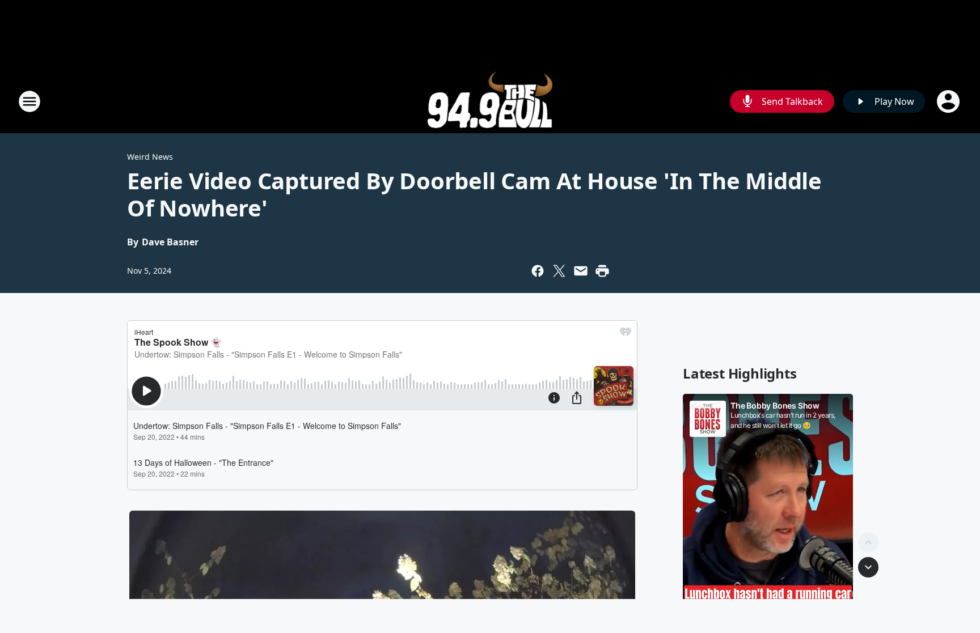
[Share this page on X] (559, 271)
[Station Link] (490, 101)
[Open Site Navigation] (29, 101)
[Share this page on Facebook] (538, 271)
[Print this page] (602, 271)
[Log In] (949, 101)
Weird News (150, 156)
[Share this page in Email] (581, 271)
